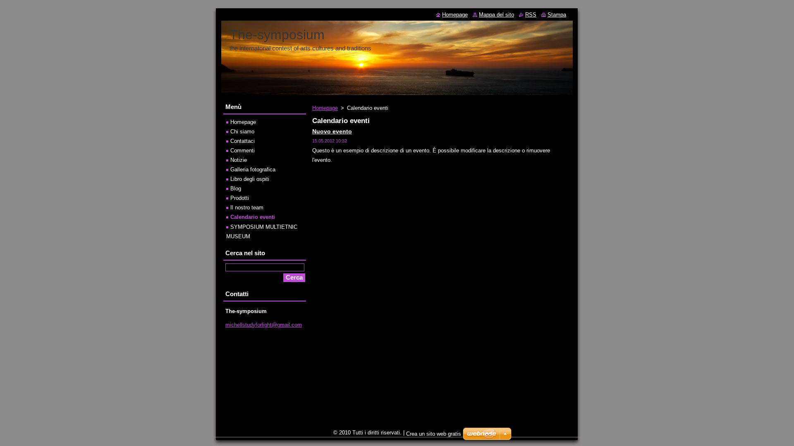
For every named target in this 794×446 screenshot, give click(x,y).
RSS (530, 15)
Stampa (557, 15)
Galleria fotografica (252, 169)
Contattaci (242, 141)
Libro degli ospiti (249, 179)
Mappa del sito (496, 15)
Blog (235, 188)
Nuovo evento (332, 131)
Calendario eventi (252, 217)
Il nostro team (246, 207)
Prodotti (239, 198)
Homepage (325, 108)
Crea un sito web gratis (433, 434)
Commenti (242, 150)
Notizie (238, 160)
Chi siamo (242, 131)
